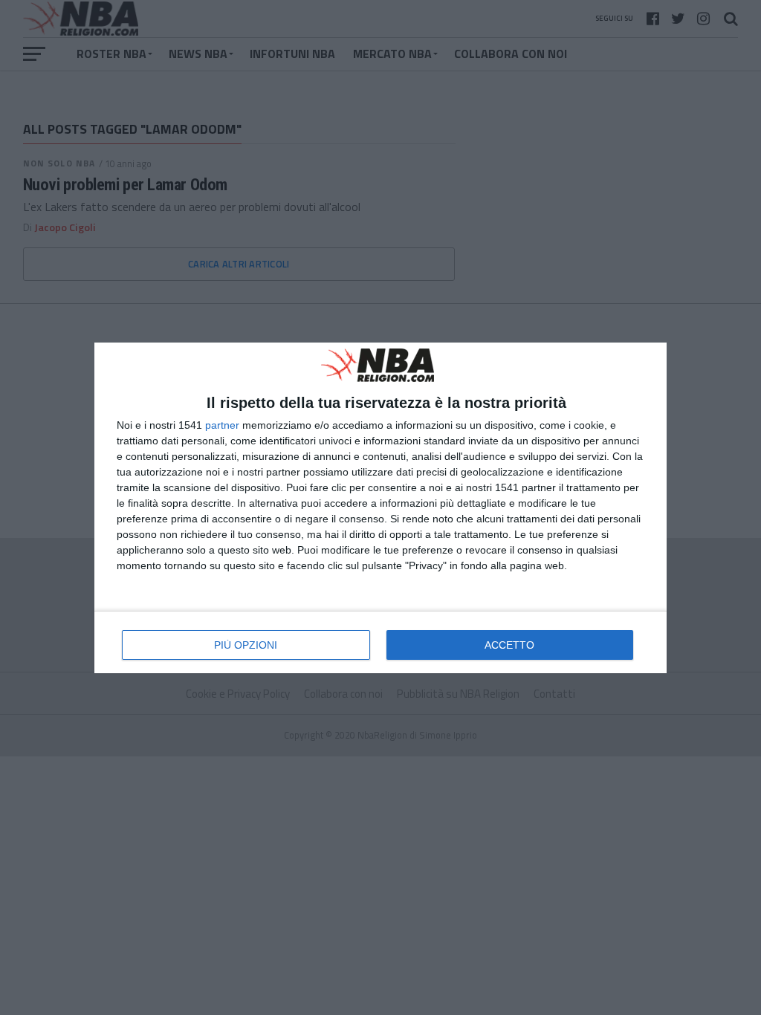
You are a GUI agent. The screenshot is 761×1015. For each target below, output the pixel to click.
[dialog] (380, 508)
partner (222, 425)
